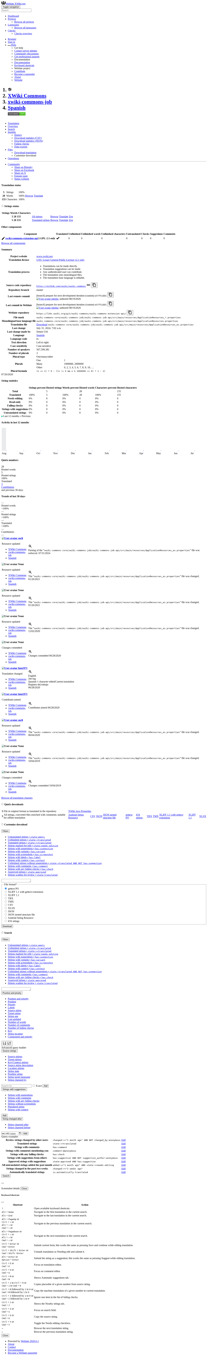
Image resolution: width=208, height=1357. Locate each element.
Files (10, 149)
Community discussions (26, 53)
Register (12, 39)
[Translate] (3, 239)
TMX (156, 816)
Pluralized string (16, 1106)
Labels (11, 1007)
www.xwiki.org (44, 256)
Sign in (11, 42)
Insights (12, 132)
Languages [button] (13, 24)
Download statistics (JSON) (28, 140)
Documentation (22, 62)
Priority (11, 1004)
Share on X (20, 173)
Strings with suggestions (20, 1095)
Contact (12, 1347)
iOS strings (139, 816)
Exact (38, 1085)
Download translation (25, 152)
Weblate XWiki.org (16, 3)
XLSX (202, 816)
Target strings (15, 1059)
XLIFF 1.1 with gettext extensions (25, 891)
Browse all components (13, 243)
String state (13, 1071)
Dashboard (13, 16)
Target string (14, 1013)
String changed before (19, 1127)
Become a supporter (24, 74)
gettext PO (13, 888)
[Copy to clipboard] (94, 285)
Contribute (19, 71)
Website (18, 80)
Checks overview (23, 33)
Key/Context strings (18, 1062)
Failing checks (21, 143)
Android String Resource (76, 816)
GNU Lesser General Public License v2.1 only (60, 260)
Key (10, 1030)
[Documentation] (2, 206)
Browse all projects (24, 21)
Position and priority (18, 998)
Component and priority (20, 1036)
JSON (99, 816)
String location (15, 1033)
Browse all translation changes (16, 797)
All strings (37, 216)
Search (11, 129)
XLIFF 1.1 (13, 895)
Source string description (20, 1065)
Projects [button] (12, 19)
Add (45, 1086)
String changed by (17, 1080)
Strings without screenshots (22, 1103)
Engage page (21, 176)
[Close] (2, 1183)
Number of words (17, 1022)
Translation (13, 123)
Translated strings (41, 220)
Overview (13, 126)
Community (14, 164)
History (18, 135)
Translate (38, 195)
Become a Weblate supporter (22, 1352)
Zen (71, 216)
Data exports (20, 146)
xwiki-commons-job (30, 102)
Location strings (16, 1068)
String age (13, 1016)
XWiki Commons (27, 96)
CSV (92, 816)
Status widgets (21, 178)
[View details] (30, 547)
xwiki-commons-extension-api (22, 238)
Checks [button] (11, 30)
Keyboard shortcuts (24, 65)
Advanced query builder (13, 1047)
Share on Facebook (24, 170)
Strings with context (18, 1109)
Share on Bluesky (23, 167)
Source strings (15, 1056)
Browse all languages (25, 27)
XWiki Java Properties (79, 811)
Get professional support (26, 56)
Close (24, 1188)
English (32, 675)
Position (12, 1001)
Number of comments (19, 1025)
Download (41, 324)
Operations (13, 158)
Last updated (14, 1019)
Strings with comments (19, 1098)
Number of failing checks (21, 1028)
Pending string (15, 1074)
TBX (149, 816)
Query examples (9, 1136)
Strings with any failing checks (23, 1100)
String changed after (18, 1124)
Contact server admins (25, 50)
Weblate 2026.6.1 (30, 1341)
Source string (14, 1010)
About (17, 77)
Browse (29, 195)
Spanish (17, 108)
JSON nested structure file (110, 816)
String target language (19, 1077)
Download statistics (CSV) (28, 138)
